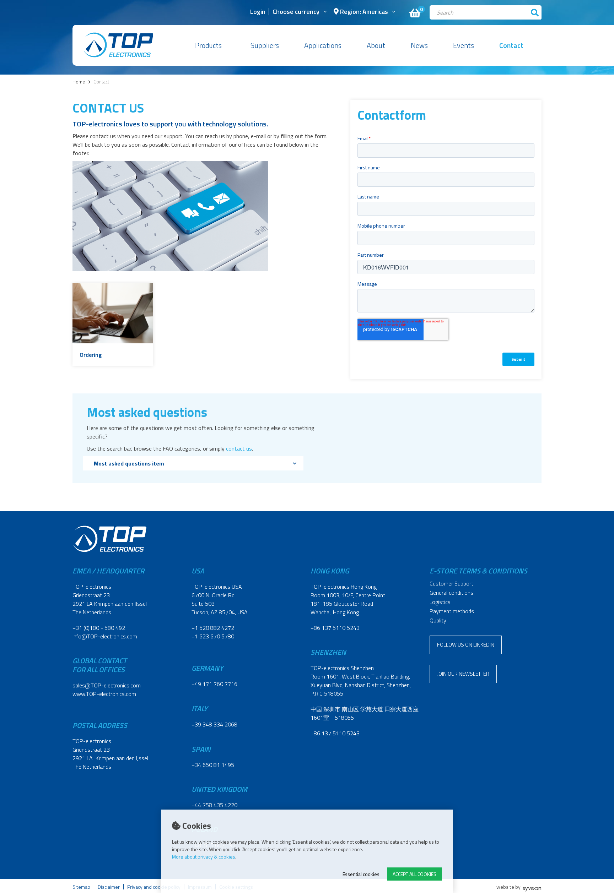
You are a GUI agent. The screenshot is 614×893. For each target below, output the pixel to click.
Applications (322, 45)
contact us (239, 448)
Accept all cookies (414, 874)
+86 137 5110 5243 (335, 628)
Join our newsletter (463, 674)
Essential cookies (361, 874)
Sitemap (81, 886)
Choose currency (296, 12)
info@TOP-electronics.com (104, 636)
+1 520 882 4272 (213, 628)
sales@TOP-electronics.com (106, 685)
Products (208, 45)
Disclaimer (109, 886)
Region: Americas (363, 12)
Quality (438, 620)
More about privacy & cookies (203, 856)
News (419, 45)
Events (463, 45)
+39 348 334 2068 (214, 724)
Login (257, 12)
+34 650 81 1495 (213, 765)
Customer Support (451, 583)
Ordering (91, 354)
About (376, 45)
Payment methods (452, 611)
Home (78, 81)
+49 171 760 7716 (214, 684)
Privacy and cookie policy (154, 886)
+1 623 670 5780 (213, 636)
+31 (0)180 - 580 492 (98, 628)
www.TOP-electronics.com (104, 694)
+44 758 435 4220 (214, 805)
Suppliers (265, 45)
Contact (511, 45)
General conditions (451, 592)
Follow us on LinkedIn (465, 645)
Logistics (440, 602)
